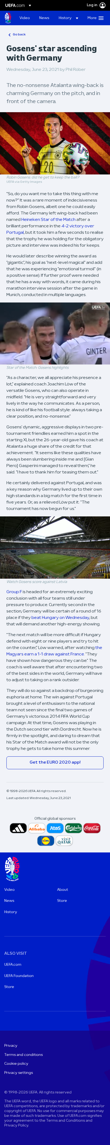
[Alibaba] (36, 828)
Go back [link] (19, 34)
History (10, 912)
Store (62, 901)
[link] (24, 18)
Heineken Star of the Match (48, 220)
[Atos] (55, 828)
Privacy (10, 1046)
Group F (14, 592)
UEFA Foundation (19, 976)
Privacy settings (18, 1073)
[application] (55, 333)
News (9, 901)
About (62, 890)
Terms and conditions (23, 1055)
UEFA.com (12, 965)
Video (9, 890)
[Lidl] (45, 841)
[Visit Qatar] (64, 841)
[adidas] (18, 828)
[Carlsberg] (73, 828)
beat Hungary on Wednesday (60, 618)
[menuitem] (25, 18)
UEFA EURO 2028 (8, 18)
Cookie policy (16, 1064)
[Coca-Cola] (92, 828)
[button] (68, 18)
